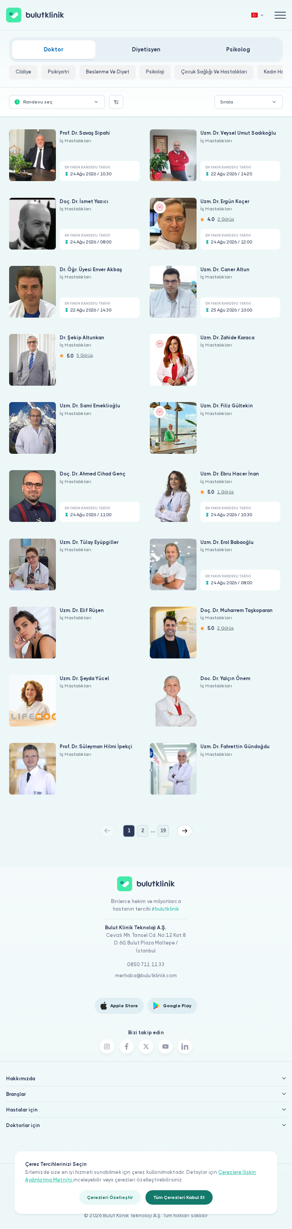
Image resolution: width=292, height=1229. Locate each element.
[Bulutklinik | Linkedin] (185, 1046)
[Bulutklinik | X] (146, 1046)
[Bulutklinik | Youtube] (165, 1046)
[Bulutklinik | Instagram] (107, 1046)
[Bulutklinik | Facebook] (126, 1046)
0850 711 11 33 (146, 964)
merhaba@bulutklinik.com (146, 975)
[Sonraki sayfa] (184, 830)
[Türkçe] (257, 15)
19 (163, 830)
